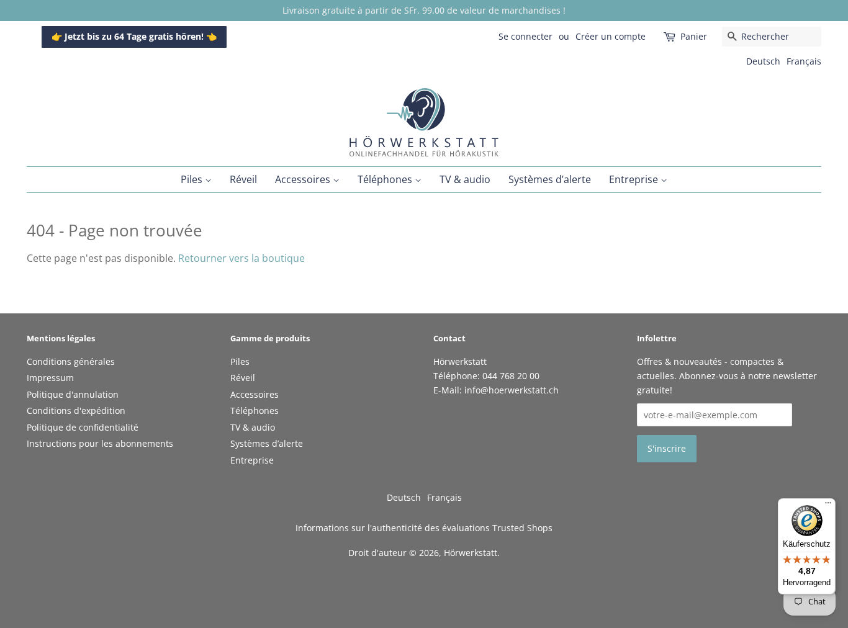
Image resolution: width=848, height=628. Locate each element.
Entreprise (635, 179)
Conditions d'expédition (76, 410)
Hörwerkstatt (470, 552)
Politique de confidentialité (82, 427)
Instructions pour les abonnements (100, 443)
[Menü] (828, 505)
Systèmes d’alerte (549, 179)
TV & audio (465, 179)
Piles (193, 179)
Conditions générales (71, 361)
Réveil (243, 179)
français (804, 61)
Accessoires (304, 179)
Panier (693, 36)
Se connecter (525, 36)
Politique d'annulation (73, 394)
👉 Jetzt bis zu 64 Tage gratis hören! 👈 (134, 36)
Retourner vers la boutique (241, 258)
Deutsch (763, 61)
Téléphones (386, 179)
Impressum (50, 378)
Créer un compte (610, 36)
